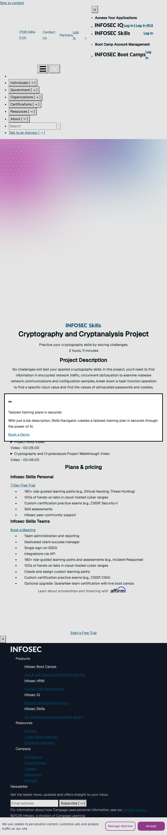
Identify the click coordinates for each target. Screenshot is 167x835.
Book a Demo (45, 434)
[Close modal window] (10, 401)
